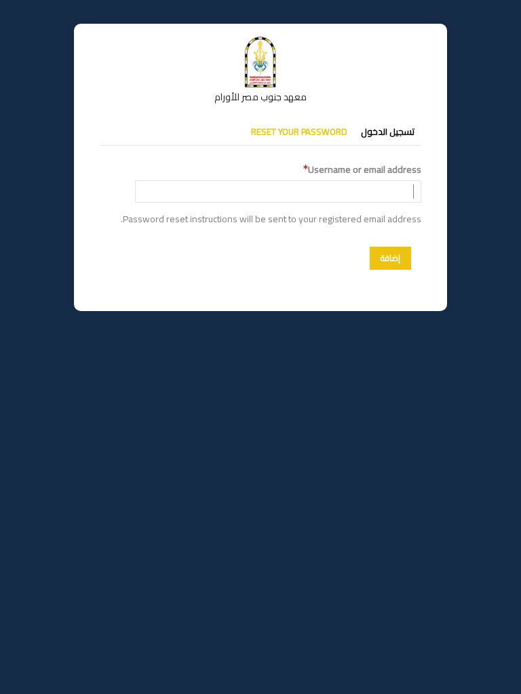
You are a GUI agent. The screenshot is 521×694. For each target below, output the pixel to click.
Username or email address (364, 170)
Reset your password (299, 131)
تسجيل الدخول (387, 131)
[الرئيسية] (260, 43)
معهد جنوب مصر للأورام (260, 97)
